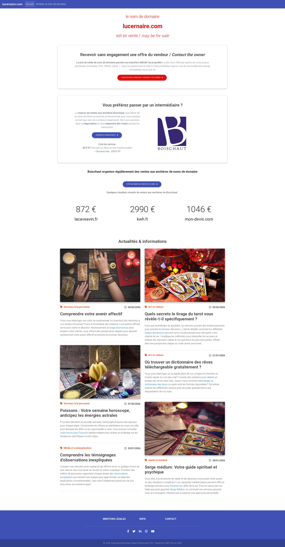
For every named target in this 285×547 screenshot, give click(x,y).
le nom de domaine (142, 16)
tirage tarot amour (118, 327)
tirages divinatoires (154, 332)
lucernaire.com (142, 26)
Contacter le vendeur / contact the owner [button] (140, 77)
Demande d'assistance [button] (105, 135)
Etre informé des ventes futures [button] (141, 184)
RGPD (142, 518)
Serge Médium (177, 489)
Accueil (30, 4)
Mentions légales (114, 518)
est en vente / (142, 35)
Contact (170, 518)
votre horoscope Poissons (74, 432)
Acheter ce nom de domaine (51, 4)
